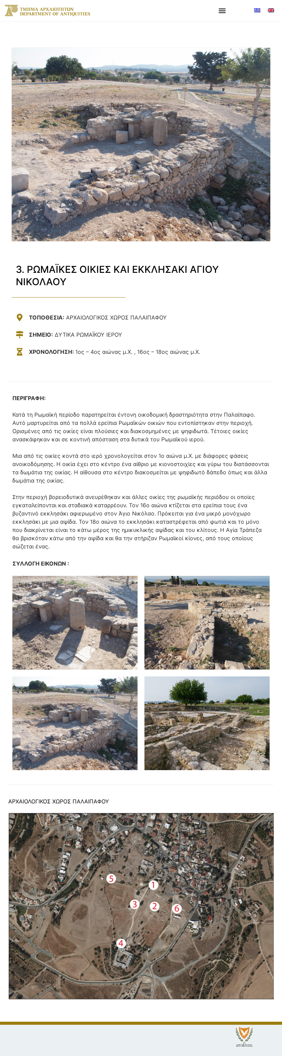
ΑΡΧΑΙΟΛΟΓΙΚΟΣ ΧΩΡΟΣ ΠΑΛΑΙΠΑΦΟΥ (58, 801)
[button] (222, 10)
